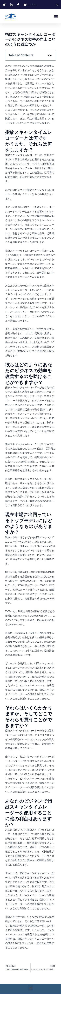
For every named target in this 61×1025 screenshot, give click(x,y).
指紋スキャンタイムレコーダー (22, 155)
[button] (57, 4)
